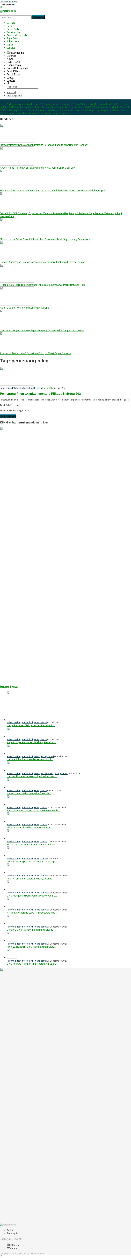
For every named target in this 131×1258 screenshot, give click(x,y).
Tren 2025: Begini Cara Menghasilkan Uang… (31, 946)
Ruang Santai (9, 686)
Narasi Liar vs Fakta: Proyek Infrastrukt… (29, 793)
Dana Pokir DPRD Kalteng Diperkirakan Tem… (32, 776)
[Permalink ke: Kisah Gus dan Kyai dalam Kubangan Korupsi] (12, 838)
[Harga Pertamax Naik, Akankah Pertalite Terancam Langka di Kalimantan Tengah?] (17, 141)
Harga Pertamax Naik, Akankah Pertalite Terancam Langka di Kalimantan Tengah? (40, 104)
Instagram (14, 1244)
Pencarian (38, 17)
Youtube (13, 1247)
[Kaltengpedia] (8, 10)
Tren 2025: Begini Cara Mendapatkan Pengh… (32, 861)
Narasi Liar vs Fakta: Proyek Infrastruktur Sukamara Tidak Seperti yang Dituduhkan (63, 112)
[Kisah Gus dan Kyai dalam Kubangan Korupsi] (17, 304)
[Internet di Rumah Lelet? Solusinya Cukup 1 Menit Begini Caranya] (17, 350)
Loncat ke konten (9, 1)
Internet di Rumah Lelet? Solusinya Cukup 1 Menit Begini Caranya (35, 353)
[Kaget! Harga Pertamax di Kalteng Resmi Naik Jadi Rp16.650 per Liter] (17, 164)
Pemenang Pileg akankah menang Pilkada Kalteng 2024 (41, 393)
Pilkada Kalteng (20, 387)
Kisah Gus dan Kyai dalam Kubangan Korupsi (24, 307)
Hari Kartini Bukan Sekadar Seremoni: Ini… (30, 759)
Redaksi (11, 1230)
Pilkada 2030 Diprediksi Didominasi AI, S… (30, 827)
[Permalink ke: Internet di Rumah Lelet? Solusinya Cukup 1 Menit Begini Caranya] (12, 872)
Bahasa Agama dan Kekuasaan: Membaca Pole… (33, 810)
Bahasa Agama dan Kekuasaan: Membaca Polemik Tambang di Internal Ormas (42, 262)
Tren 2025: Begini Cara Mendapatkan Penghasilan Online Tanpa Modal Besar (42, 330)
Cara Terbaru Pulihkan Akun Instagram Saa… (31, 963)
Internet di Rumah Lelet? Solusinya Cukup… (30, 878)
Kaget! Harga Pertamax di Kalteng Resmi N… (31, 742)
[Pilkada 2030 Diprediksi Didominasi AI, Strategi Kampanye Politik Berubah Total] (17, 281)
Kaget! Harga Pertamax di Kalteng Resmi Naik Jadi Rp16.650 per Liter (38, 167)
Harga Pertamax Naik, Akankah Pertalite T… (31, 725)
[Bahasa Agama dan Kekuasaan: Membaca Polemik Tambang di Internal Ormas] (17, 259)
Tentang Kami (13, 1233)
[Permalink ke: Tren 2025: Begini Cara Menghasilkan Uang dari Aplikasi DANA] (12, 940)
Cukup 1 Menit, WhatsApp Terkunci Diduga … (31, 929)
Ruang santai (40, 722)
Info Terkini (5, 387)
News (37, 756)
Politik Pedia (35, 387)
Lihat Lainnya (7, 416)
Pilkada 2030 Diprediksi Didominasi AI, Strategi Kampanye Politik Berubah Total (42, 285)
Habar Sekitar (13, 722)
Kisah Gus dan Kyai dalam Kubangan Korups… (32, 844)
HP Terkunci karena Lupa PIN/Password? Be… (32, 912)
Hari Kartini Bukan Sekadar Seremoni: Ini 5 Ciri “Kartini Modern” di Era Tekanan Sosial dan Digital (72, 107)
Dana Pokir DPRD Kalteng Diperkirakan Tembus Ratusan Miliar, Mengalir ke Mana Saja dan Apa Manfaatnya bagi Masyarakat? (65, 109)
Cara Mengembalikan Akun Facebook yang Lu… (32, 895)
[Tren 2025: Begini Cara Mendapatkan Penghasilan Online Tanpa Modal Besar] (17, 327)
